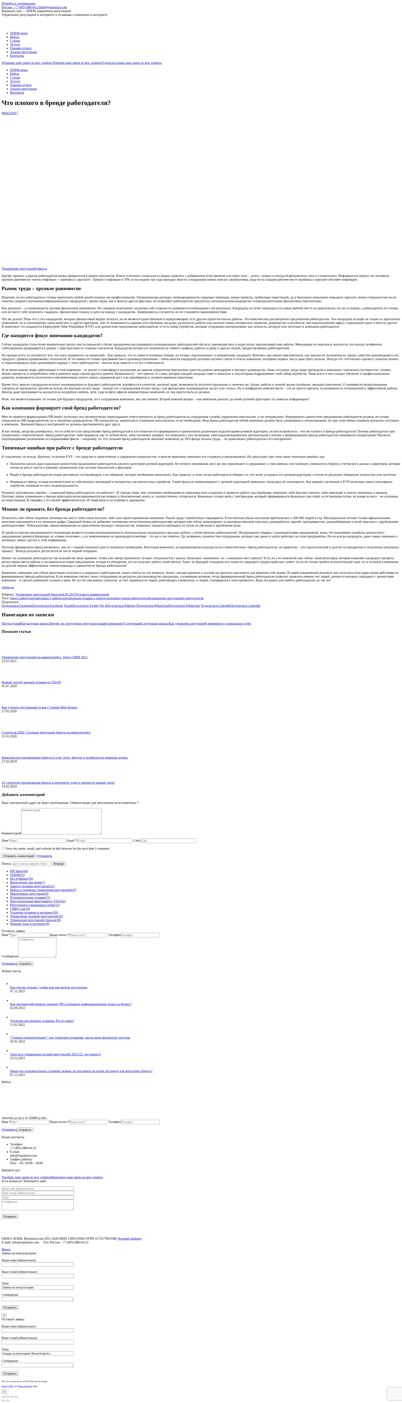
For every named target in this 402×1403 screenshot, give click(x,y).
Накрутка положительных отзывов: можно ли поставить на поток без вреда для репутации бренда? (81, 1071)
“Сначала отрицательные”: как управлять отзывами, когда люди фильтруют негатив (70, 1037)
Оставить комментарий (92, 594)
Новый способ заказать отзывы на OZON (31, 682)
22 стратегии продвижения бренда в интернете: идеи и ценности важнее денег (58, 782)
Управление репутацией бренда (24, 268)
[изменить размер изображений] (13, 653)
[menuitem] (19, 33)
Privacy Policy (8, 1386)
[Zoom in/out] (16, 1396)
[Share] (7, 1396)
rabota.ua (8, 587)
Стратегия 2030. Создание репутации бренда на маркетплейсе (46, 732)
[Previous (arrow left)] (3, 1400)
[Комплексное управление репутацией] (17, 1114)
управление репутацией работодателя (176, 598)
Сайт (136, 840)
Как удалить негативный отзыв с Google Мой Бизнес (39, 707)
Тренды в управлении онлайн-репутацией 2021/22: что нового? (55, 1054)
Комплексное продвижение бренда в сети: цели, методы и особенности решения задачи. (65, 757)
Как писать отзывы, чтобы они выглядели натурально (48, 987)
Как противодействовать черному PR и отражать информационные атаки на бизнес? (71, 1004)
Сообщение (10, 956)
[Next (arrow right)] (7, 1400)
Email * (72, 840)
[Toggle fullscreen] (11, 1396)
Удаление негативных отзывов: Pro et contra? (42, 1021)
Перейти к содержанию (18, 3)
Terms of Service (25, 1386)
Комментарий (11, 833)
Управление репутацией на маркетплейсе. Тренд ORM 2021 (45, 657)
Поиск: (7, 863)
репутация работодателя (132, 598)
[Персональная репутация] (82, 1114)
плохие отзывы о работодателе (93, 598)
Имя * (6, 840)
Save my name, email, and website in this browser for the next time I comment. (58, 848)
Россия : (21, 7)
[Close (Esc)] (3, 1396)
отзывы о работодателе (54, 598)
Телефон (115, 935)
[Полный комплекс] (178, 1114)
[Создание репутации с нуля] (49, 1114)
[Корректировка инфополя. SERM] (114, 1114)
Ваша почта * (59, 935)
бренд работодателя (24, 598)
